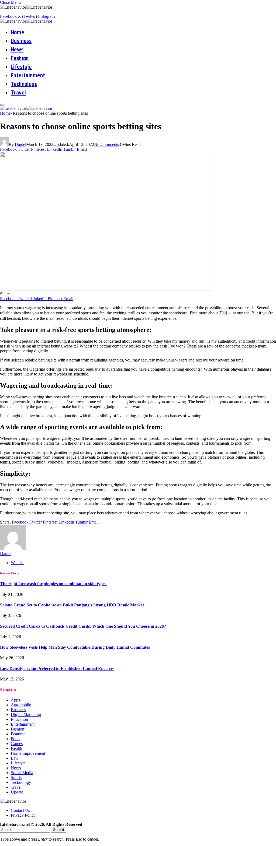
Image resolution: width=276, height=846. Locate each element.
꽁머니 (225, 313)
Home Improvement (28, 753)
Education (19, 719)
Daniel (20, 144)
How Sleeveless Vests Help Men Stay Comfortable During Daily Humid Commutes (75, 647)
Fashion (20, 58)
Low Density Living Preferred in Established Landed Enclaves (57, 668)
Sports (16, 777)
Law (15, 758)
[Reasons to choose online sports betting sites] (106, 289)
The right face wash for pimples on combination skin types (53, 583)
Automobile (21, 705)
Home (17, 32)
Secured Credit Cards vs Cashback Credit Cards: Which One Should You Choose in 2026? (83, 626)
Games (17, 743)
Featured (18, 734)
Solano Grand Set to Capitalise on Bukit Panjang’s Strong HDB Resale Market (72, 605)
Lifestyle (21, 66)
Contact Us (20, 810)
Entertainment (28, 75)
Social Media (22, 772)
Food (15, 738)
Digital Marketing (26, 714)
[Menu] (2, 105)
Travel (18, 92)
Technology (24, 84)
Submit (58, 830)
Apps (15, 700)
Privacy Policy (23, 815)
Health (16, 748)
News (17, 49)
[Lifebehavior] (27, 21)
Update (17, 792)
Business (21, 41)
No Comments (106, 144)
